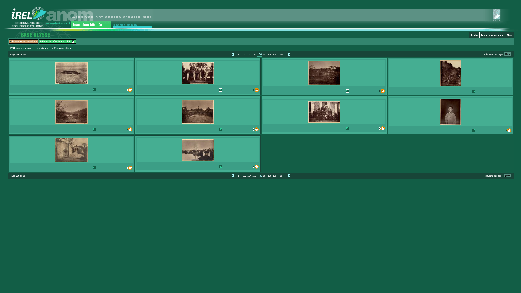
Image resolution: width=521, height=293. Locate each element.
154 (249, 54)
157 (265, 54)
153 (244, 54)
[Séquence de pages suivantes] (290, 54)
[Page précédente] (235, 54)
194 (282, 54)
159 (274, 54)
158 (269, 54)
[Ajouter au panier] (124, 90)
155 (254, 54)
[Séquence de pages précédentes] (232, 54)
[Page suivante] (286, 54)
